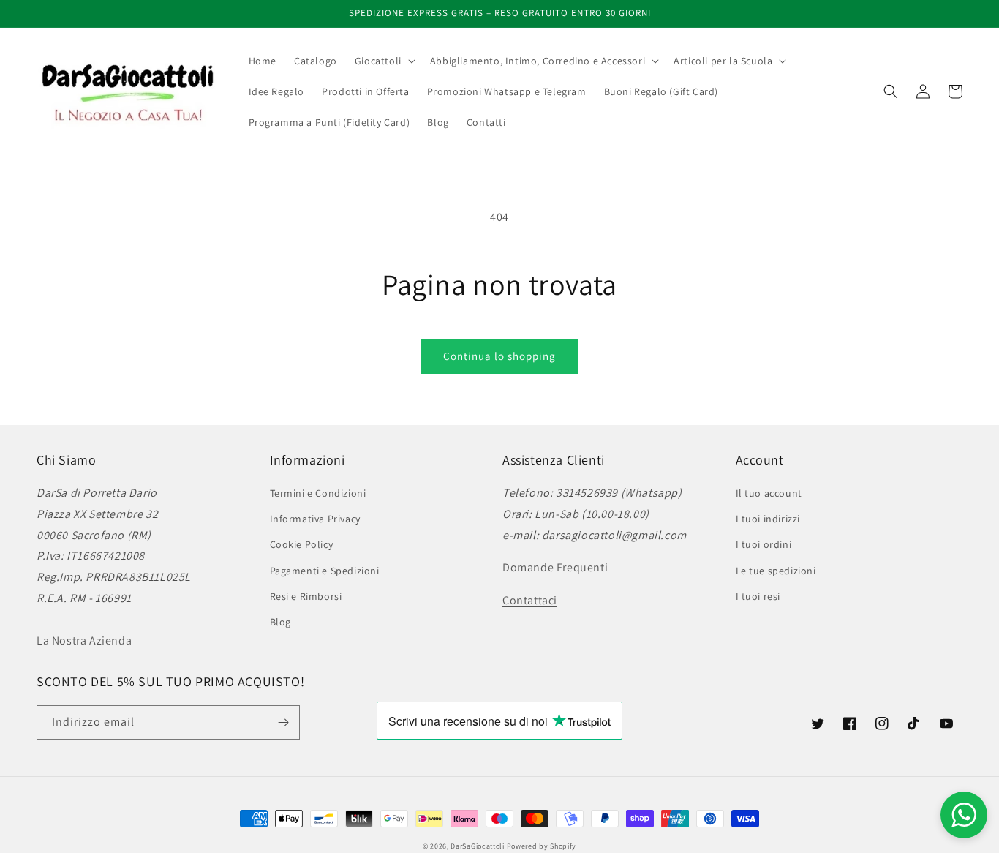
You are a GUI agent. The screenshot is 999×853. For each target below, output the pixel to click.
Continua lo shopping (499, 356)
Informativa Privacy (315, 518)
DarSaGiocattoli (478, 846)
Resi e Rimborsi (306, 596)
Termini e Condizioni (318, 493)
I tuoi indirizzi (768, 518)
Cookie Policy (301, 544)
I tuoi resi (758, 596)
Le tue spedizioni (776, 570)
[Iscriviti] (283, 722)
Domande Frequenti (555, 567)
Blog (280, 621)
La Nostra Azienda (84, 640)
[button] (383, 60)
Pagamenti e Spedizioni (325, 570)
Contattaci (529, 600)
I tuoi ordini (764, 544)
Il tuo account (769, 493)
